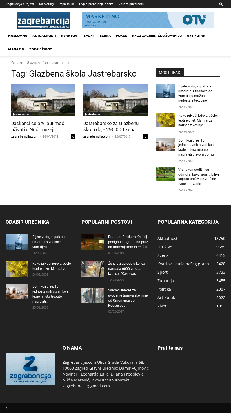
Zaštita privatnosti (131, 3)
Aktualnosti (44, 35)
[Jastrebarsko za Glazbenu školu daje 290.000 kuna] (115, 100)
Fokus (121, 35)
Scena (105, 35)
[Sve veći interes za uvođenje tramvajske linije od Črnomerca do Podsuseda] (92, 295)
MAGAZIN (16, 49)
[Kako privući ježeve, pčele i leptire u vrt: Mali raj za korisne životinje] (165, 120)
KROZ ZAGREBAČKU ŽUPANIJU (157, 35)
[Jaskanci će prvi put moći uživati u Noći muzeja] (43, 100)
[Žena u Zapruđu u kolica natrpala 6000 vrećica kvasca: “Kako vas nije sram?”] (92, 269)
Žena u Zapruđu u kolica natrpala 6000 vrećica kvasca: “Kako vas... (126, 269)
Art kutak (196, 35)
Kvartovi (70, 35)
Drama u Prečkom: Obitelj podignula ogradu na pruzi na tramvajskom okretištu (128, 242)
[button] (221, 4)
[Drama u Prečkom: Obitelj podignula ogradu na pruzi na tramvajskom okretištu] (92, 242)
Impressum (66, 3)
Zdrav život (40, 49)
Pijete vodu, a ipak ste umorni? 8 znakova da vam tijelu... (49, 242)
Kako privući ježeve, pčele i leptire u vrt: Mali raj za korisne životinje (198, 120)
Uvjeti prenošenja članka (96, 3)
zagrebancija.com (25, 136)
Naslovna (17, 35)
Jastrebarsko (21, 114)
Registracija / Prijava (20, 3)
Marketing (46, 3)
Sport (89, 35)
